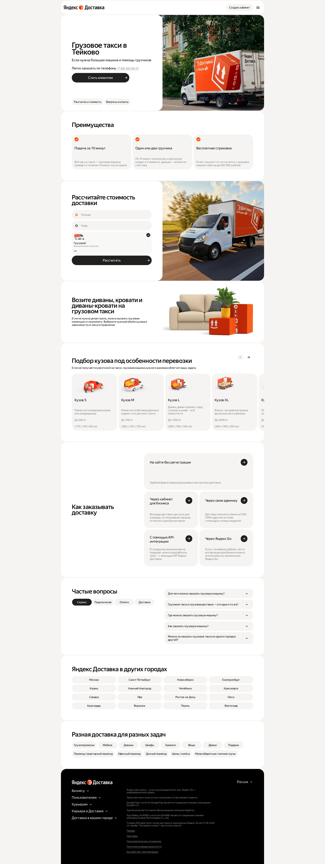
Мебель (107, 745)
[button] (209, 593)
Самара (94, 697)
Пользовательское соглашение (144, 841)
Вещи (191, 745)
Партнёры (132, 836)
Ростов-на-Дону (185, 697)
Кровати (170, 745)
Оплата (124, 602)
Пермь (185, 705)
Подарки (233, 745)
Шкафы (149, 745)
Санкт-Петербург (140, 679)
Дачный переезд (156, 753)
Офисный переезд (129, 753)
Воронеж (139, 705)
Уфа (139, 697)
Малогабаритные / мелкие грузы (215, 753)
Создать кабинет (239, 7)
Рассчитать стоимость (87, 102)
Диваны (128, 745)
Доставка (144, 602)
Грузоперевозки (84, 745)
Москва (94, 679)
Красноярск (231, 688)
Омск (231, 697)
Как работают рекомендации (142, 851)
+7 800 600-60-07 (128, 68)
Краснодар (94, 705)
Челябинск (185, 688)
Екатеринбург (231, 679)
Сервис (81, 602)
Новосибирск (185, 679)
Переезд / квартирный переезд (93, 753)
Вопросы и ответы (117, 102)
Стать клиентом (100, 78)
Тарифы (131, 830)
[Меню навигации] (258, 7)
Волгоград (231, 705)
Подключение (103, 602)
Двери (213, 745)
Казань (94, 688)
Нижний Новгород (139, 688)
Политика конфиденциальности (144, 846)
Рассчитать (112, 260)
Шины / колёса (181, 753)
